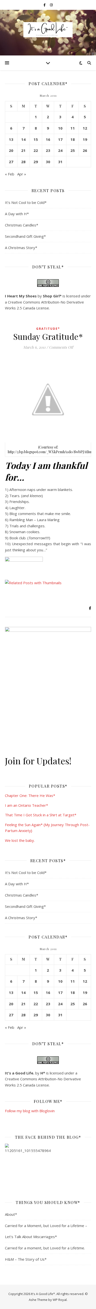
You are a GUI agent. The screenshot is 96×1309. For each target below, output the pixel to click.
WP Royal (60, 1299)
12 (85, 128)
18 (72, 139)
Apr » (21, 174)
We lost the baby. (20, 840)
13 (11, 139)
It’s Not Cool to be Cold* (26, 202)
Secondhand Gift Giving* (25, 236)
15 (35, 139)
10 (60, 128)
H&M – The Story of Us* (26, 1259)
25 (72, 150)
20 (11, 150)
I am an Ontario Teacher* (26, 805)
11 (72, 128)
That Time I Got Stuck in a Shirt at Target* (40, 814)
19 (85, 139)
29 (35, 161)
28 (23, 161)
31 (60, 161)
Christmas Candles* (21, 225)
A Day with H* (17, 213)
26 (85, 150)
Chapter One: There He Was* (30, 795)
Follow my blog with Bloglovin (30, 1110)
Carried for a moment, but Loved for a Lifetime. (45, 1247)
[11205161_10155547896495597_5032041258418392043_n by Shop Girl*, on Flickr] (48, 1166)
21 (23, 150)
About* (11, 1214)
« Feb (9, 174)
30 (48, 161)
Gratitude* (48, 329)
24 (60, 150)
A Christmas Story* (21, 247)
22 (35, 150)
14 (23, 139)
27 (11, 161)
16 (48, 139)
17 (60, 139)
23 (48, 150)
